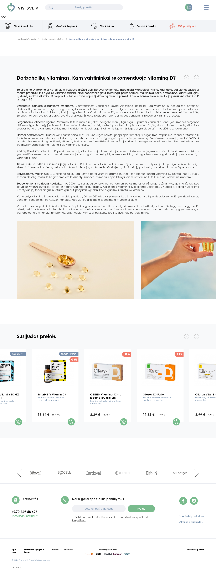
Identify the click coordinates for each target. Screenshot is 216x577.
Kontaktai (68, 549)
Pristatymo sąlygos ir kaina (34, 550)
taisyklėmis (79, 520)
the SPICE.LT (18, 567)
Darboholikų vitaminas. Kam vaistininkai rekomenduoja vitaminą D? (101, 39)
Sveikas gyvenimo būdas (53, 39)
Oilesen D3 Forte (157, 397)
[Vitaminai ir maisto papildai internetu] (23, 7)
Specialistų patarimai (191, 516)
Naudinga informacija (26, 39)
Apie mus (14, 550)
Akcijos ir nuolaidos (190, 521)
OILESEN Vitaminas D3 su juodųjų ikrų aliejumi (105, 399)
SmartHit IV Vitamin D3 (52, 397)
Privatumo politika (195, 549)
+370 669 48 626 (26, 512)
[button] (188, 7)
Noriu (141, 508)
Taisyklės (55, 549)
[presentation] (186, 77)
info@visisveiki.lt (24, 516)
